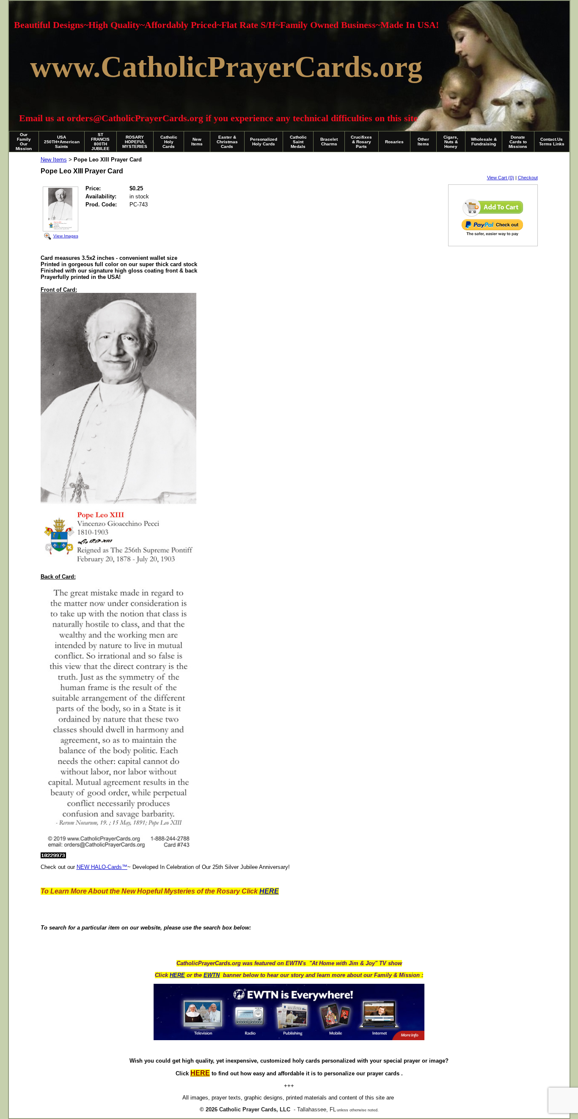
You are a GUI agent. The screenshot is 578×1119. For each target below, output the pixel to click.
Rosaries (394, 141)
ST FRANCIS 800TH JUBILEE (100, 141)
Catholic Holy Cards (168, 142)
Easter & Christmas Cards (227, 142)
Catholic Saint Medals (298, 142)
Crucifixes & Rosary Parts (361, 142)
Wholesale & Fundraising (484, 141)
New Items (197, 141)
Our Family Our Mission (24, 141)
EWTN (212, 975)
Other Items (423, 141)
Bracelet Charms (329, 141)
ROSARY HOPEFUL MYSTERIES (134, 142)
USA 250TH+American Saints (62, 142)
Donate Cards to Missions (518, 142)
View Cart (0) (500, 177)
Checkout (528, 177)
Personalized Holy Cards (263, 141)
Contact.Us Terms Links (551, 141)
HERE (177, 975)
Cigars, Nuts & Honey (450, 142)
